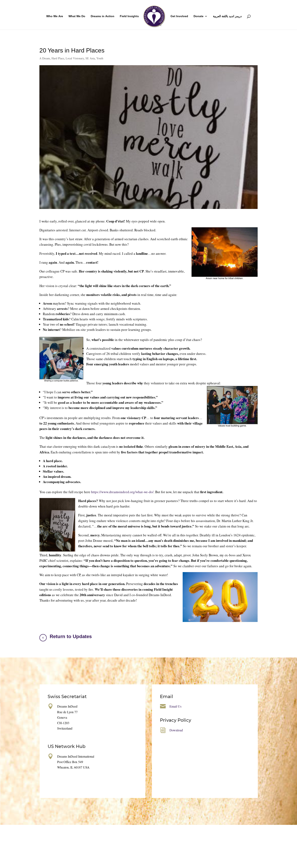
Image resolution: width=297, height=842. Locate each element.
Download (176, 730)
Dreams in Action (102, 16)
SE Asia (90, 58)
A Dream (44, 58)
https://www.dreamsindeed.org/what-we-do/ (122, 492)
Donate (198, 16)
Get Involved (179, 16)
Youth (99, 58)
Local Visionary (75, 58)
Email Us (175, 706)
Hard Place (58, 58)
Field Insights (129, 16)
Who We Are (54, 16)
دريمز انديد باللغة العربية (227, 16)
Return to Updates (71, 636)
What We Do (76, 16)
